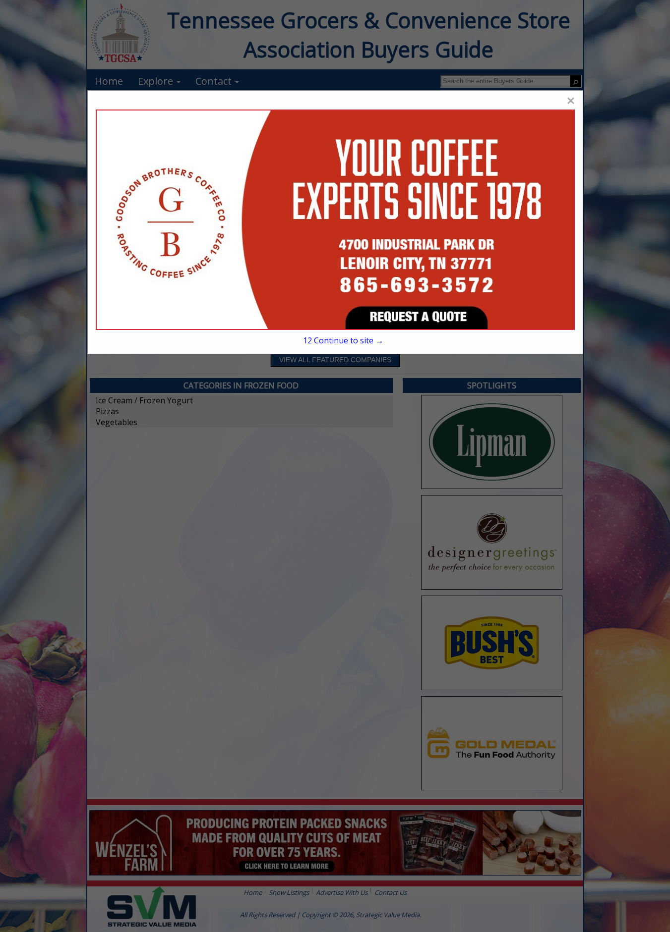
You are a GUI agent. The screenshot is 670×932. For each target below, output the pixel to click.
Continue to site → (343, 340)
